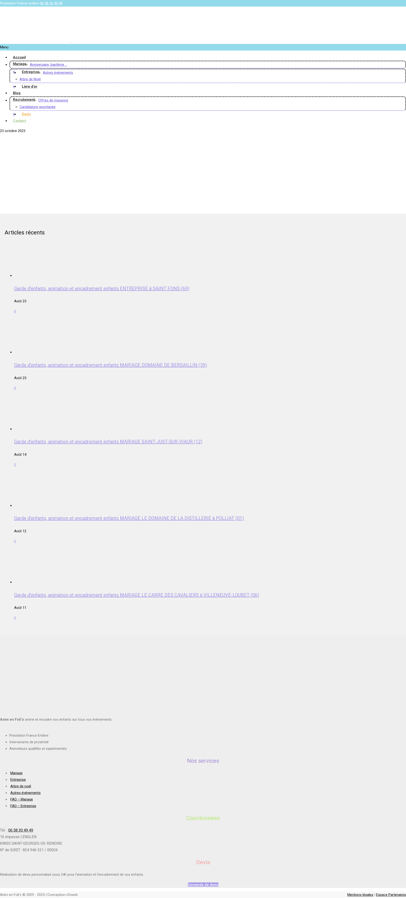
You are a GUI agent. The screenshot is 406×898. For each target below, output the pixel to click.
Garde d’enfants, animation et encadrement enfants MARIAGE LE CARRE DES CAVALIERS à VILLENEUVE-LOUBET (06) (136, 595)
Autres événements (58, 72)
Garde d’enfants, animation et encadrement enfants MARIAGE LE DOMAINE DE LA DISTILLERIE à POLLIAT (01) (129, 518)
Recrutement (24, 99)
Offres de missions (53, 100)
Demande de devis (203, 884)
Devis (26, 114)
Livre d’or (29, 86)
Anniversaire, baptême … (48, 64)
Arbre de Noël (30, 79)
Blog (16, 93)
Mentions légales (360, 895)
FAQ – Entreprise (23, 806)
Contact (19, 121)
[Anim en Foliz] (71, 41)
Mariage (19, 64)
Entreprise (30, 72)
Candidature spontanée (37, 107)
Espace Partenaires (391, 895)
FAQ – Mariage (21, 799)
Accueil (19, 57)
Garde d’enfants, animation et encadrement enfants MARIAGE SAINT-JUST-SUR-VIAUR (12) (108, 441)
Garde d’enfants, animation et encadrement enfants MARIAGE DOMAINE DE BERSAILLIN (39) (110, 365)
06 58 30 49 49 (51, 3)
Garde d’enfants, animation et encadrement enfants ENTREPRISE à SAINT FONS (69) (101, 288)
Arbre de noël (20, 786)
